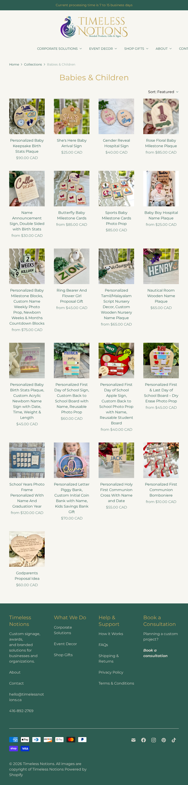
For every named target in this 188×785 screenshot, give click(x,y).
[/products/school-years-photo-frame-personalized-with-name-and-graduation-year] (27, 460)
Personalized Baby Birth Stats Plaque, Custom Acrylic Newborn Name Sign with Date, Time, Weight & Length (27, 401)
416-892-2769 (21, 711)
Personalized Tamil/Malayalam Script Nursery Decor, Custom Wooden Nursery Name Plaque (116, 304)
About (162, 49)
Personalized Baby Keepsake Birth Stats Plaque (27, 146)
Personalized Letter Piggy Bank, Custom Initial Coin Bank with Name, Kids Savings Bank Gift (71, 498)
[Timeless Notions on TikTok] (174, 740)
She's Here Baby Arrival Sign (72, 143)
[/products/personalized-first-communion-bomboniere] (161, 460)
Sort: (161, 92)
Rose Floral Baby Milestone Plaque (161, 143)
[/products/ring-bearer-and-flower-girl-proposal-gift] (71, 266)
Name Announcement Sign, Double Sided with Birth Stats (27, 220)
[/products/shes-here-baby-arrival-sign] (71, 116)
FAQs (103, 645)
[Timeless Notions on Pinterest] (164, 740)
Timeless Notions (38, 764)
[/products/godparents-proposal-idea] (27, 549)
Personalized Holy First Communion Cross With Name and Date (116, 492)
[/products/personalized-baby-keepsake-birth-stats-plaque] (27, 116)
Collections (33, 64)
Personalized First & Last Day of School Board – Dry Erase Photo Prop (161, 392)
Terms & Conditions (116, 683)
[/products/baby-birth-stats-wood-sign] (27, 188)
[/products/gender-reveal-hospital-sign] (116, 116)
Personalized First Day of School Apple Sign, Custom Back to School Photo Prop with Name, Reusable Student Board (116, 403)
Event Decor (101, 49)
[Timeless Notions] (94, 27)
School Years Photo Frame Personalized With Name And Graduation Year (26, 495)
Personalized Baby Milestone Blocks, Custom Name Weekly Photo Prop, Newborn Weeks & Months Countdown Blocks (26, 307)
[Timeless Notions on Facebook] (143, 740)
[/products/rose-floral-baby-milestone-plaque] (161, 116)
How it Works (111, 634)
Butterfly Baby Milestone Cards (71, 215)
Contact (16, 683)
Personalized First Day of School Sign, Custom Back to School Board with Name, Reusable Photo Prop (71, 398)
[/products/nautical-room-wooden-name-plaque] (161, 266)
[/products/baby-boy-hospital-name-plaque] (161, 188)
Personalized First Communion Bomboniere (161, 490)
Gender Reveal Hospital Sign (116, 143)
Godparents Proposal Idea (27, 576)
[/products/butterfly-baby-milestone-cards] (71, 188)
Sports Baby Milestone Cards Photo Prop (116, 218)
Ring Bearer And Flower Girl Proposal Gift (72, 296)
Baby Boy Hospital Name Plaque (161, 215)
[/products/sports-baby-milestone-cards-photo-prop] (116, 188)
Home (14, 64)
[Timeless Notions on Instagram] (154, 740)
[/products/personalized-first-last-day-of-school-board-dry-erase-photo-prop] (161, 360)
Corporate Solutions (57, 49)
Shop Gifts (134, 49)
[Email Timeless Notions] (133, 740)
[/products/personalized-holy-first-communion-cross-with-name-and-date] (116, 460)
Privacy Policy (111, 672)
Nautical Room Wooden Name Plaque (161, 296)
